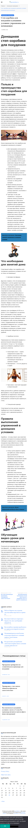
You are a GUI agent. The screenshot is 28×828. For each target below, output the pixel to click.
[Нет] (14, 826)
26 (9, 795)
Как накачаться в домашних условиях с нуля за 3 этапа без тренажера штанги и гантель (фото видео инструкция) (14, 711)
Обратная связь (6, 775)
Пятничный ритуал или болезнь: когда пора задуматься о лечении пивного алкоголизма (14, 635)
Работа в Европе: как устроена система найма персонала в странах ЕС (14, 612)
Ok (5, 826)
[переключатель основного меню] (1, 2)
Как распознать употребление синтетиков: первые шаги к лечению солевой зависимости (15, 643)
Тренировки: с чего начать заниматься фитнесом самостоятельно (11, 688)
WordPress (16, 813)
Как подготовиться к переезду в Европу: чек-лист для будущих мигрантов (13, 621)
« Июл (3, 801)
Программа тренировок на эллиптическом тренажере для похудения (12, 667)
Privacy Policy (5, 771)
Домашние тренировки (7, 15)
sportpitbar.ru (17, 811)
